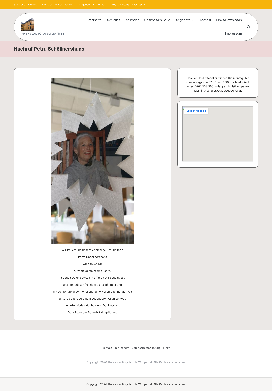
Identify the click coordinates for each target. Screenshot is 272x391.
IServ (166, 348)
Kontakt (107, 348)
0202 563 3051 (205, 86)
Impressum (122, 348)
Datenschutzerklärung (146, 348)
